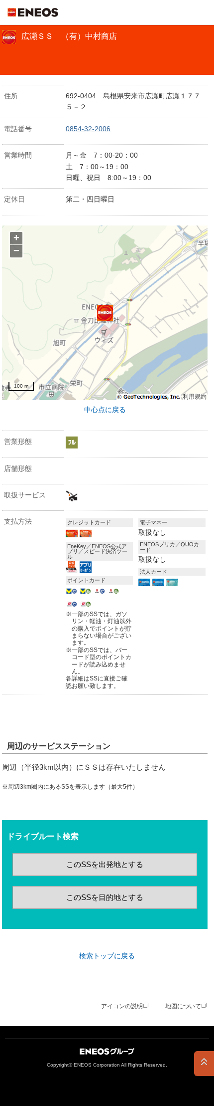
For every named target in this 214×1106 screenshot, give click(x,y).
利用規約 (195, 397)
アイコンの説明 (122, 1006)
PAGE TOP (204, 1063)
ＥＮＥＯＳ (32, 12)
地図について (183, 1006)
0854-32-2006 (88, 129)
